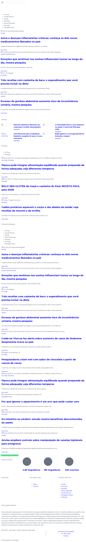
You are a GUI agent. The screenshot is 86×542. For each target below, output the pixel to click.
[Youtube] (13, 484)
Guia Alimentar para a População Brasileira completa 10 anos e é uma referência (28, 136)
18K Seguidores (52, 470)
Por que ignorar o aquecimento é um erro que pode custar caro (40, 401)
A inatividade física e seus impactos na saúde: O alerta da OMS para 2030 (69, 127)
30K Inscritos (72, 470)
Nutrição (4, 75)
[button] (10, 540)
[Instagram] (8, 484)
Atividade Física (7, 397)
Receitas (11, 160)
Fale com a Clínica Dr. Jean (9, 455)
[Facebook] (4, 484)
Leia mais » (17, 129)
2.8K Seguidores (31, 470)
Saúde (3, 33)
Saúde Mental (10, 54)
